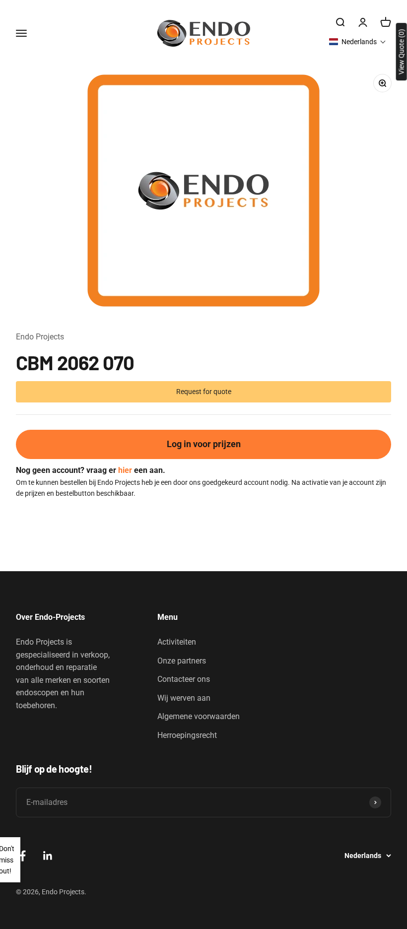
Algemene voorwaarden (198, 716)
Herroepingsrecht (187, 735)
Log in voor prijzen (204, 444)
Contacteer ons (183, 679)
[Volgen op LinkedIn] (48, 856)
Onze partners (181, 660)
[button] (357, 42)
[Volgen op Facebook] (22, 856)
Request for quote (203, 392)
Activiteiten (176, 642)
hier (125, 470)
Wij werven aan (183, 698)
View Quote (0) (402, 51)
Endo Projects (40, 336)
